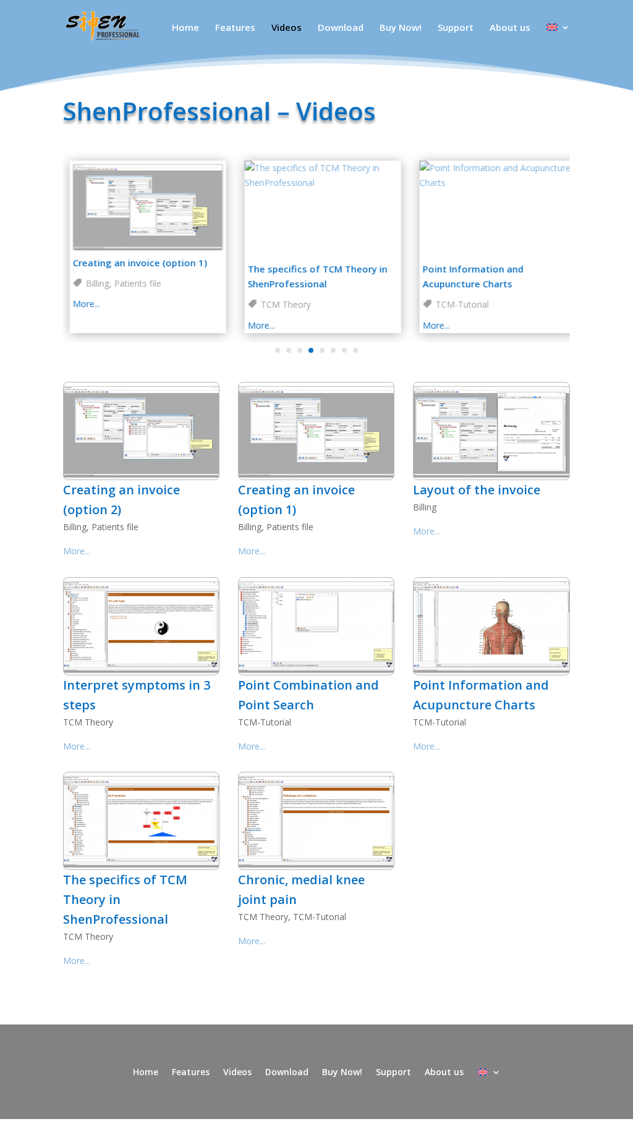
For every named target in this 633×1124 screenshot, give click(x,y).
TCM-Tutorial (455, 304)
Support (456, 28)
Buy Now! (401, 28)
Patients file (131, 283)
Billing (91, 283)
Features (235, 28)
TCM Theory (279, 304)
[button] (277, 350)
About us (510, 28)
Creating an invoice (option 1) (133, 262)
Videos (286, 28)
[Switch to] (558, 38)
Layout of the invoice (476, 489)
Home (185, 28)
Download (340, 28)
